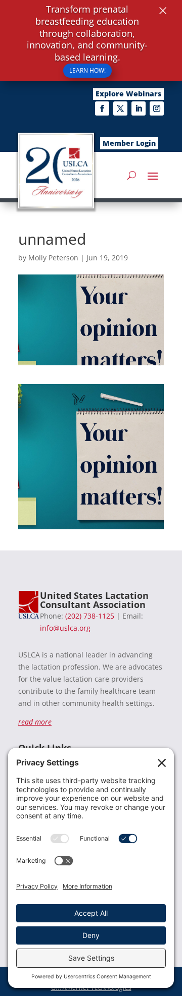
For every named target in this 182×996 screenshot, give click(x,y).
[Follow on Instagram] (157, 108)
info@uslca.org (65, 628)
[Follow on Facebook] (102, 108)
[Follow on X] (120, 108)
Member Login (129, 143)
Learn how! (87, 70)
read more (35, 722)
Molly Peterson (53, 257)
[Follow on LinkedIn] (138, 108)
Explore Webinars (128, 93)
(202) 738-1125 (89, 616)
